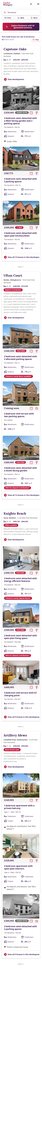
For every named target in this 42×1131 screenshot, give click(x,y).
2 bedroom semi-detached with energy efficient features (20, 579)
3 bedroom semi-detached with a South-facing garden (20, 469)
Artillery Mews (15, 735)
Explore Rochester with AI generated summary (22, 26)
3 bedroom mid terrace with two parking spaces (19, 415)
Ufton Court (13, 275)
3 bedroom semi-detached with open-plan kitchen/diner (20, 234)
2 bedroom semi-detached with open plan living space (20, 637)
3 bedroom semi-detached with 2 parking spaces (20, 180)
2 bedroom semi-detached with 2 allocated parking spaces (20, 357)
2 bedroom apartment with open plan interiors (18, 867)
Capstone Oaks (15, 49)
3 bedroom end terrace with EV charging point (20, 694)
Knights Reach (15, 513)
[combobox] (21, 12)
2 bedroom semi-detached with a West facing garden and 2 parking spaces (20, 121)
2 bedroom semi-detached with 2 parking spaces (20, 927)
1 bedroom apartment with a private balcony (19, 807)
